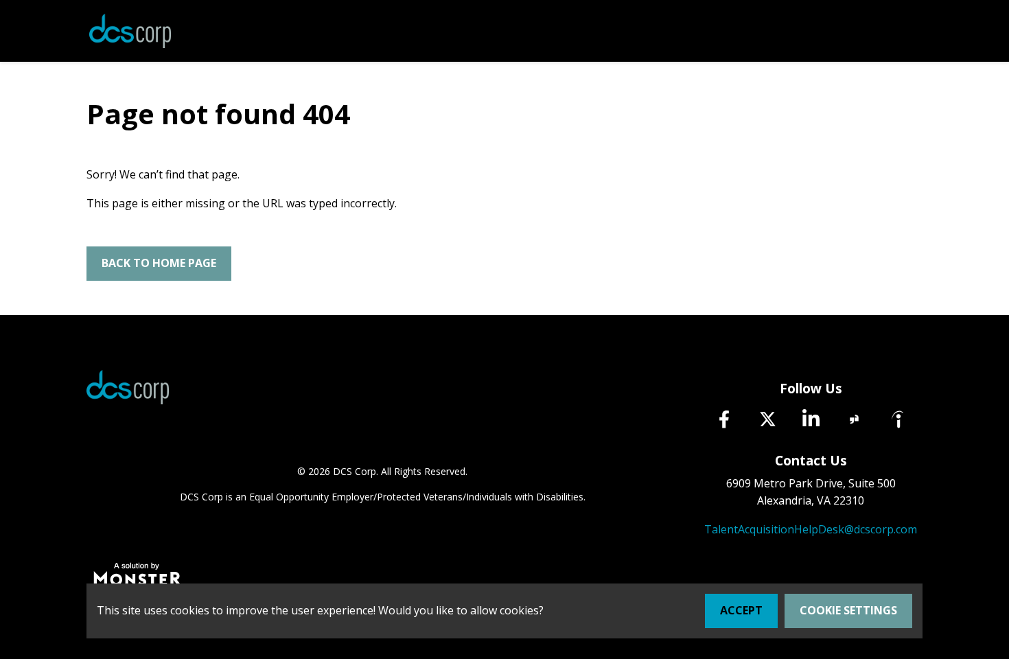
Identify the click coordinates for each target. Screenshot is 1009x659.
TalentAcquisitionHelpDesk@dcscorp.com (810, 529)
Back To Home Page (159, 262)
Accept (741, 610)
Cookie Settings (848, 610)
